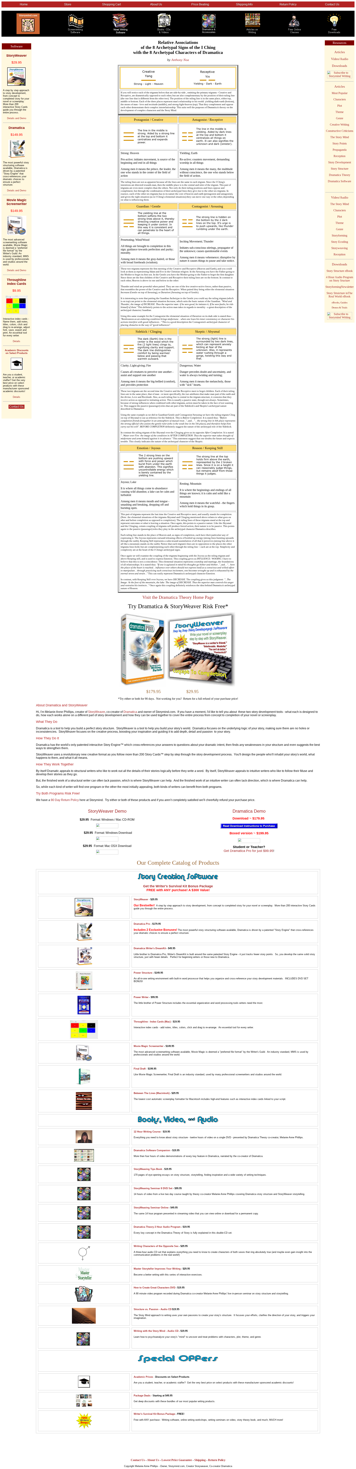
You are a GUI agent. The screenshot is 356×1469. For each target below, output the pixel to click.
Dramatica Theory (339, 174)
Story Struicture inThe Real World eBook (339, 295)
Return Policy (216, 1460)
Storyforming (339, 235)
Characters (339, 99)
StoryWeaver (96, 711)
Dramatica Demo (249, 811)
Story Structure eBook (340, 270)
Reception (339, 156)
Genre (339, 118)
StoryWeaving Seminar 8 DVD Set (153, 1188)
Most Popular (339, 93)
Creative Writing (339, 124)
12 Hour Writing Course (147, 1131)
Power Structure (143, 972)
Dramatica (130, 711)
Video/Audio (339, 59)
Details (16, 341)
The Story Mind (339, 137)
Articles (339, 52)
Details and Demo (16, 118)
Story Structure (339, 168)
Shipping (200, 1460)
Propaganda (340, 149)
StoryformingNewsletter (339, 286)
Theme (339, 112)
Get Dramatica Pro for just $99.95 (248, 851)
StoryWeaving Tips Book (148, 1169)
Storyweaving (339, 248)
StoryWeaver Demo (107, 811)
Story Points (339, 143)
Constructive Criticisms (339, 130)
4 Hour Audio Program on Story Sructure (339, 279)
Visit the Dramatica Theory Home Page (178, 597)
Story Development (339, 162)
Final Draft (140, 1068)
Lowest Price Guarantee (176, 1460)
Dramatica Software (339, 181)
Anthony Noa (180, 60)
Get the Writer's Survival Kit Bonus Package (178, 886)
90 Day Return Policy (65, 800)
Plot (339, 105)
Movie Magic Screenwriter (148, 1046)
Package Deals (142, 1395)
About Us (153, 1460)
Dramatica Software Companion (152, 1150)
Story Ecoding (339, 241)
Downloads (339, 66)
